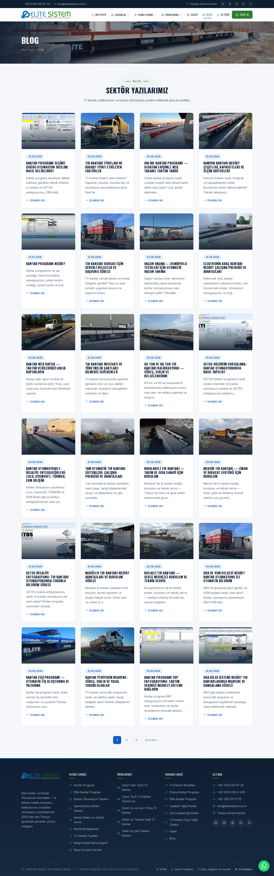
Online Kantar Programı (184, 792)
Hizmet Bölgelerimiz (86, 829)
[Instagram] (229, 4)
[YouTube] (243, 4)
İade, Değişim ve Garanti (216, 869)
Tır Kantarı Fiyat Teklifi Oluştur (183, 822)
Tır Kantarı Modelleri (182, 785)
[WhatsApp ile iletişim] (264, 866)
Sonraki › (151, 740)
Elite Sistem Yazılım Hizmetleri (121, 869)
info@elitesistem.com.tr (71, 3)
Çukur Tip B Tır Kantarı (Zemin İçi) (136, 799)
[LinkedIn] (222, 4)
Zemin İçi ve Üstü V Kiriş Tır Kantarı (139, 810)
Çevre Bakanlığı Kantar (184, 813)
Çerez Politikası (183, 869)
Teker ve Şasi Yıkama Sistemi (135, 833)
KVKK (163, 869)
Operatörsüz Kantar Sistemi (86, 808)
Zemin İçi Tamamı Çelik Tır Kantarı (138, 822)
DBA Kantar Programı (87, 792)
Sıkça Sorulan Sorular (88, 849)
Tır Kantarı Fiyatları (86, 835)
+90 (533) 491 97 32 (37, 3)
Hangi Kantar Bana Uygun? (91, 842)
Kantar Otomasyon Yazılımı (91, 799)
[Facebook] (236, 4)
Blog (172, 838)
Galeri (173, 831)
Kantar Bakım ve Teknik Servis (89, 820)
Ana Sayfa (28, 49)
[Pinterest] (250, 4)
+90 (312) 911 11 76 (229, 799)
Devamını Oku (37, 200)
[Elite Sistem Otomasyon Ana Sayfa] (47, 14)
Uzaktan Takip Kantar (183, 806)
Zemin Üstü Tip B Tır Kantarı (135, 787)
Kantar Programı (84, 785)
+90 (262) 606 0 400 (231, 792)
